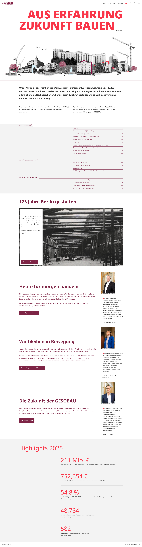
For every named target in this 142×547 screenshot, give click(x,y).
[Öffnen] (134, 3)
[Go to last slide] (23, 211)
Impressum (127, 544)
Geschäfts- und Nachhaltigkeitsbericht (115, 3)
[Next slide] (26, 211)
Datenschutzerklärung (135, 544)
